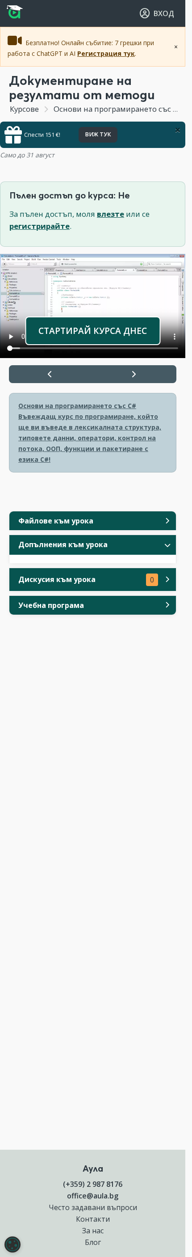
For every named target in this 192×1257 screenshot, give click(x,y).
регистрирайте (39, 226)
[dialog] (12, 1244)
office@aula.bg (92, 1196)
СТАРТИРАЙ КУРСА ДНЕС (92, 331)
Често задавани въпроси (93, 1207)
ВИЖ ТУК (98, 134)
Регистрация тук (106, 53)
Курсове (24, 109)
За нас (93, 1231)
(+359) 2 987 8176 (92, 1184)
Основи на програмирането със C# (118, 109)
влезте (110, 214)
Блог (93, 1242)
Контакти (93, 1219)
